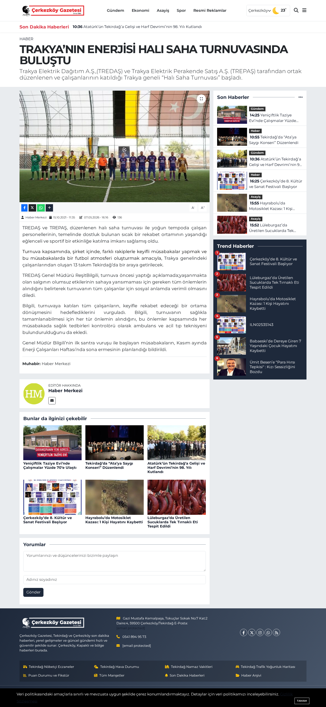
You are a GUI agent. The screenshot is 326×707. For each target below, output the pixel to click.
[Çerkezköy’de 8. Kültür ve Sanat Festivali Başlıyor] (52, 497)
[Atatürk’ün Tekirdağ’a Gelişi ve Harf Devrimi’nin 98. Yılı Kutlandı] (176, 442)
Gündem (115, 10)
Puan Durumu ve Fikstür (48, 675)
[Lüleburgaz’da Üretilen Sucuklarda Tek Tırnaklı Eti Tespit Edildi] (176, 497)
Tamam (302, 700)
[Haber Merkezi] (34, 393)
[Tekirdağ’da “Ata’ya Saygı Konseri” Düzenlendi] (114, 442)
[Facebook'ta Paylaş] (24, 208)
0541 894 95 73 (134, 637)
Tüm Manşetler (111, 675)
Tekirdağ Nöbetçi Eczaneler (51, 667)
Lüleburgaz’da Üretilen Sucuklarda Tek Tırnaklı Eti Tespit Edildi (172, 522)
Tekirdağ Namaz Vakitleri (191, 667)
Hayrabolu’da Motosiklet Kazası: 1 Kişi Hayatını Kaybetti (114, 520)
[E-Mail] (52, 400)
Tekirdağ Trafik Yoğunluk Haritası (268, 667)
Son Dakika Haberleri (187, 675)
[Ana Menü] (302, 10)
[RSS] (276, 632)
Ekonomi (140, 10)
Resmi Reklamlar (209, 10)
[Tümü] (301, 97)
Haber (26, 39)
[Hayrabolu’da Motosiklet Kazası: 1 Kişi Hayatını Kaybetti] (114, 497)
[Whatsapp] (268, 632)
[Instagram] (260, 632)
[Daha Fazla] (49, 208)
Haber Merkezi (36, 217)
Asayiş (163, 10)
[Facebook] (243, 632)
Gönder (33, 592)
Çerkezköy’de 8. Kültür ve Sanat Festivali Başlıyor (47, 520)
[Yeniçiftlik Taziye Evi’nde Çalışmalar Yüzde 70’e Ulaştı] (52, 442)
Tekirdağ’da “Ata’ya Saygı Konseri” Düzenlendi (109, 465)
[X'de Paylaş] (32, 208)
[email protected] (130, 628)
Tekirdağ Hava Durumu (119, 667)
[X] (251, 632)
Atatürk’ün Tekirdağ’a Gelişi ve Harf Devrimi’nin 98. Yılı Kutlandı (137, 26)
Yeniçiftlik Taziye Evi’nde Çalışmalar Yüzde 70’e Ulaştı (50, 465)
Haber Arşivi (251, 675)
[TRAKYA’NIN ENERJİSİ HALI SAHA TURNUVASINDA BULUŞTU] (115, 146)
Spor (181, 10)
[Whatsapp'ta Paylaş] (41, 208)
